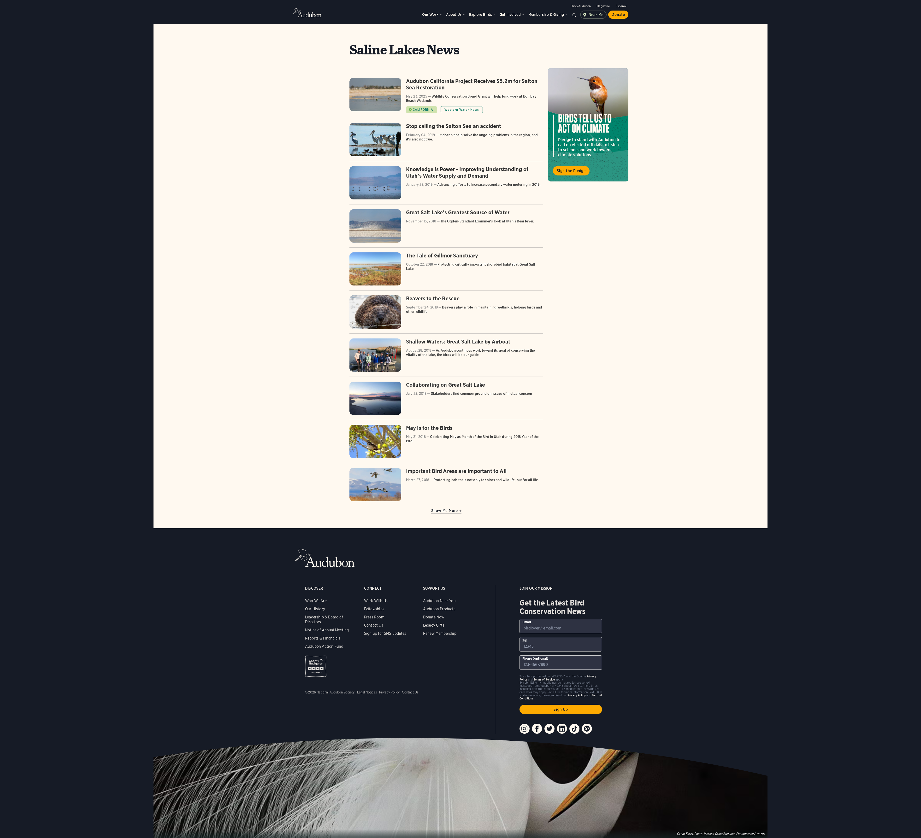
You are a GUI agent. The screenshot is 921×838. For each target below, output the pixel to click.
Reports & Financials (322, 638)
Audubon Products (439, 609)
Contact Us (373, 625)
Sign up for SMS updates (385, 633)
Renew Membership (439, 633)
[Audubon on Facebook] (537, 729)
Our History (315, 609)
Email (526, 622)
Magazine (603, 6)
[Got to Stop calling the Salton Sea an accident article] (446, 142)
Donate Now (433, 617)
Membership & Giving (546, 14)
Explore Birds (480, 14)
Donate (618, 14)
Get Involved (510, 14)
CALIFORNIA (423, 109)
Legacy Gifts (433, 625)
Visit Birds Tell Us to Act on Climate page (588, 124)
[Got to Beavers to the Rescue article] (446, 314)
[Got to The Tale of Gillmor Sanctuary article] (446, 271)
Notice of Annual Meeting (327, 630)
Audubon (307, 12)
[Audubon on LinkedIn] (562, 729)
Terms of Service (544, 679)
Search (574, 15)
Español (621, 6)
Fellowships (374, 609)
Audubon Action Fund (324, 646)
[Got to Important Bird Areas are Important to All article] (446, 484)
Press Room (374, 617)
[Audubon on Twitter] (549, 729)
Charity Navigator (315, 666)
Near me (596, 14)
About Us (453, 14)
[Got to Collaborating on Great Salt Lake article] (446, 401)
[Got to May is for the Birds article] (446, 444)
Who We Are (316, 601)
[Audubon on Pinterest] (587, 729)
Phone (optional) (535, 658)
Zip (524, 640)
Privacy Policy (389, 692)
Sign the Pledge (571, 171)
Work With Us (376, 601)
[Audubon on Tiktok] (574, 729)
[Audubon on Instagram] (525, 729)
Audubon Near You (439, 601)
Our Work (430, 14)
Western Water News (461, 109)
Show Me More (444, 510)
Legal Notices (367, 692)
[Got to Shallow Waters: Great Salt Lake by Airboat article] (446, 357)
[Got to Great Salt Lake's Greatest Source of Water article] (446, 228)
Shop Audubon (581, 6)
